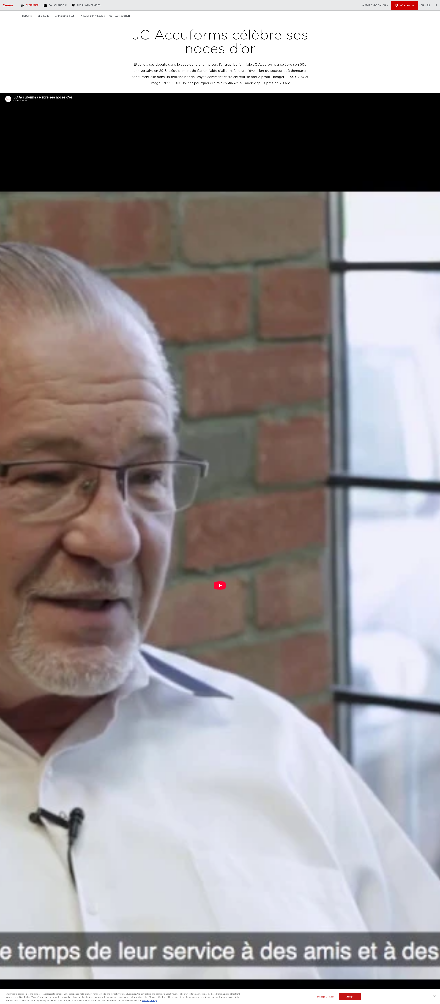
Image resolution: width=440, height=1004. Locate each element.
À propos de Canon (374, 5)
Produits (26, 16)
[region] (220, 996)
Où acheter (407, 5)
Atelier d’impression (93, 16)
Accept (349, 996)
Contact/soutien (119, 16)
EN (422, 5)
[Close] (434, 996)
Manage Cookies (325, 996)
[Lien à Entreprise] (8, 5)
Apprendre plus (64, 16)
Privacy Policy (149, 1000)
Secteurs (43, 16)
